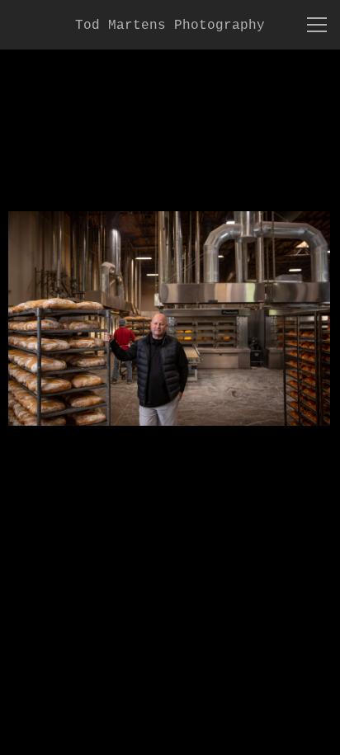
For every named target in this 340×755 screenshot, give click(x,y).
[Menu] (316, 24)
